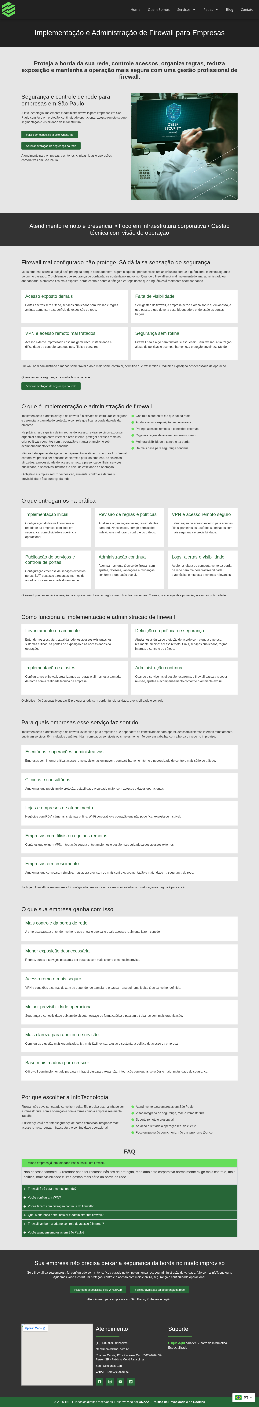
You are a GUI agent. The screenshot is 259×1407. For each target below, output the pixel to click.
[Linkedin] (131, 1382)
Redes (208, 9)
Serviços (184, 9)
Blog (229, 9)
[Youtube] (120, 1382)
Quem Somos (159, 9)
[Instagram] (110, 1382)
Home (135, 9)
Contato (247, 9)
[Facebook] (99, 1382)
